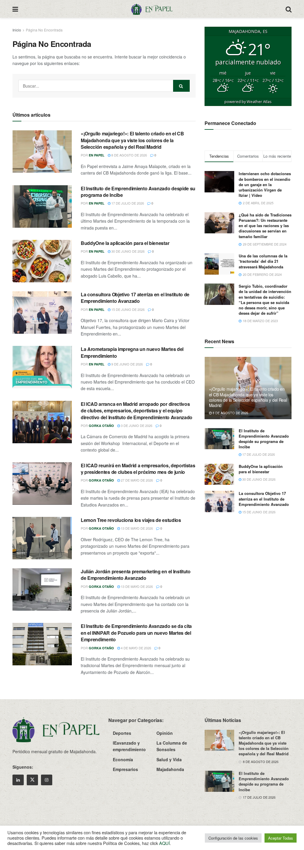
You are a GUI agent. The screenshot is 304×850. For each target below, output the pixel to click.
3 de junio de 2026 (136, 425)
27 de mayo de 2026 (136, 480)
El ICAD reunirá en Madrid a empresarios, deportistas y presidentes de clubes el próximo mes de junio (138, 468)
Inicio (16, 29)
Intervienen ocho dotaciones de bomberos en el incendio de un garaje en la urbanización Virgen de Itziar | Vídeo (265, 184)
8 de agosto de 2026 (128, 155)
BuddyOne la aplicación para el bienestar (125, 243)
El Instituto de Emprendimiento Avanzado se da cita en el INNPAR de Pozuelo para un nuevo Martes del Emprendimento (136, 633)
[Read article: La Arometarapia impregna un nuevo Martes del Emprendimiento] (42, 367)
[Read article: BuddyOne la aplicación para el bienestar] (42, 261)
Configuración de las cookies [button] (233, 838)
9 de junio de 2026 (126, 364)
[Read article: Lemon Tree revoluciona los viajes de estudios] (42, 538)
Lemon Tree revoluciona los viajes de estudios (131, 520)
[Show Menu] (15, 9)
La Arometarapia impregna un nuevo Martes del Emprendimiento (132, 352)
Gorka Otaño (101, 425)
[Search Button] (289, 9)
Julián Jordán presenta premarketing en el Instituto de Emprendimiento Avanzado (136, 574)
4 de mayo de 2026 (135, 647)
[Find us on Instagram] (46, 780)
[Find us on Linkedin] (18, 780)
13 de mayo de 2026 (136, 528)
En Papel (96, 155)
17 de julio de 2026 (127, 203)
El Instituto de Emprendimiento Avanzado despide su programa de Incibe (138, 191)
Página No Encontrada (44, 29)
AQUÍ (164, 843)
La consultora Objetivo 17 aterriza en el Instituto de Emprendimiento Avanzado (135, 297)
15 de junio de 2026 (127, 309)
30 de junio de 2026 (127, 251)
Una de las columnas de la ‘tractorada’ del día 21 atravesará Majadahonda (263, 261)
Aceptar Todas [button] (280, 838)
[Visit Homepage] (151, 9)
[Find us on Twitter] (32, 780)
